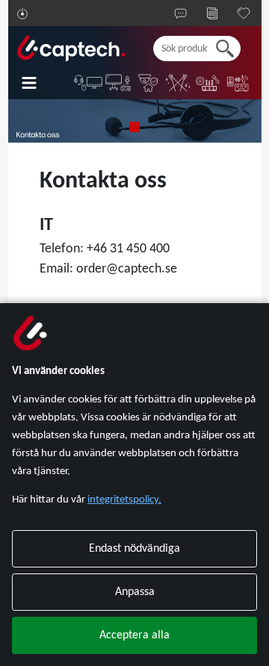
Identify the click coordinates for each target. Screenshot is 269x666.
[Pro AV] (119, 83)
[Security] (149, 83)
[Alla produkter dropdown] (40, 83)
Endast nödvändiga (134, 549)
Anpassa (135, 592)
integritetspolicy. (124, 499)
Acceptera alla (134, 635)
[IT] (89, 83)
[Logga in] (22, 13)
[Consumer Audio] (238, 83)
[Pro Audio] (208, 83)
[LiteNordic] (179, 83)
